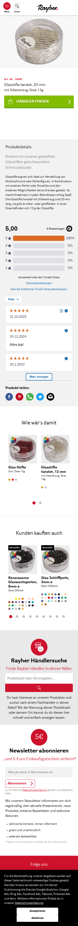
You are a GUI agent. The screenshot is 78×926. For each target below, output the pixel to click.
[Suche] (39, 688)
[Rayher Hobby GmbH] (48, 7)
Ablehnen (37, 918)
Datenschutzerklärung (34, 790)
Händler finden (32, 101)
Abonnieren (16, 783)
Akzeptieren (37, 911)
